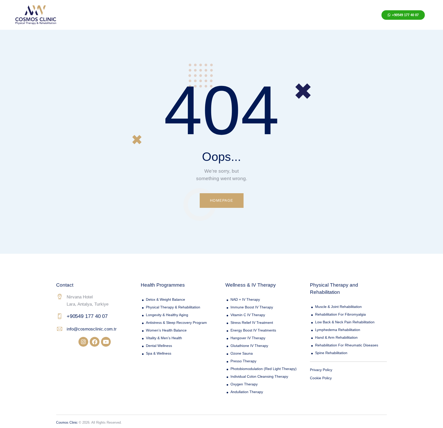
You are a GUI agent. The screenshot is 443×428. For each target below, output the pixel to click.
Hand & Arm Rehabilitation (336, 337)
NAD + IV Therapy (245, 299)
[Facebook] (94, 342)
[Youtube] (106, 342)
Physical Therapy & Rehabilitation (173, 307)
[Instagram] (83, 342)
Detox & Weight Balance (165, 299)
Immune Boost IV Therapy (251, 307)
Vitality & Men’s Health (164, 338)
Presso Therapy (243, 361)
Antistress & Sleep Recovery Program (176, 322)
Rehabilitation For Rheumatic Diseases (346, 345)
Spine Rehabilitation (331, 353)
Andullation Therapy (246, 392)
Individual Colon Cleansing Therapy (259, 376)
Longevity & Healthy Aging (167, 315)
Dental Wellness (159, 346)
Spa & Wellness (158, 353)
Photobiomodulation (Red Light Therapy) (263, 369)
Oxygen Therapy (244, 384)
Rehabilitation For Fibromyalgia (340, 314)
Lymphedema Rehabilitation (337, 330)
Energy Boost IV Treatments (253, 330)
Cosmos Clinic (67, 422)
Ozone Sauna (241, 353)
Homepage (221, 200)
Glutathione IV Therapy (249, 346)
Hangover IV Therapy (247, 338)
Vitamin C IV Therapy (247, 315)
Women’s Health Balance (166, 330)
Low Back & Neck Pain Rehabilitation (345, 322)
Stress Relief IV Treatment (251, 322)
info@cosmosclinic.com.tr (92, 329)
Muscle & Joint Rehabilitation (338, 307)
